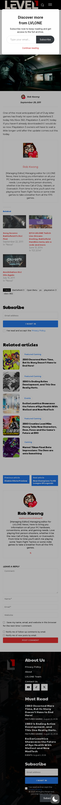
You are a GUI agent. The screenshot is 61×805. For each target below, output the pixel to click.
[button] (55, 799)
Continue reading (30, 48)
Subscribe (45, 39)
